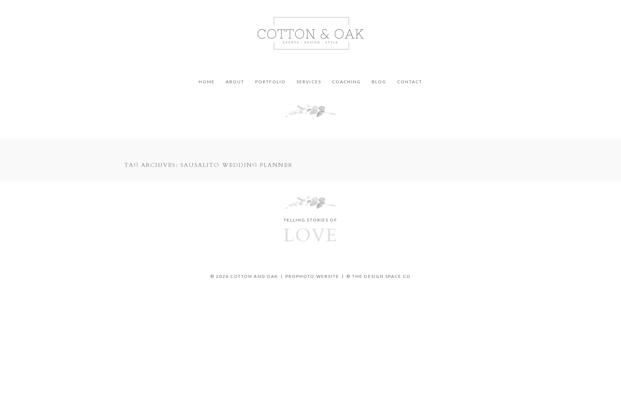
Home (207, 81)
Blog (379, 81)
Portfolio (270, 81)
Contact (409, 81)
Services (308, 81)
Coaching (346, 81)
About (235, 81)
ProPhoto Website (312, 276)
